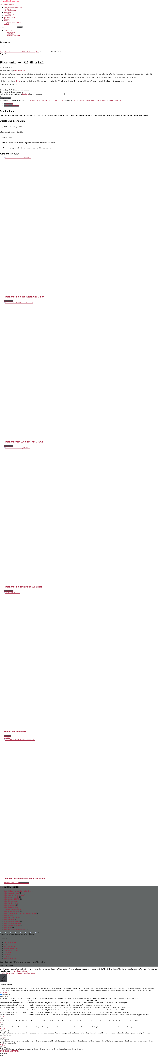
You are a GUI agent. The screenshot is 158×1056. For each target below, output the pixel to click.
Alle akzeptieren (32, 973)
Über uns (7, 20)
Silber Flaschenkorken (114, 100)
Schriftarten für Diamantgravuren (14, 93)
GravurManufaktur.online (7, 4)
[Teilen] (4, 1053)
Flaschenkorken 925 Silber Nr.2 (95, 100)
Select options (8, 301)
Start (1, 52)
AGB (5, 944)
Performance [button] (4, 1023)
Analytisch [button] (3, 1029)
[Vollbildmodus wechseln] (2, 1053)
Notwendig (6, 994)
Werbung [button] (3, 1037)
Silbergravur (8, 12)
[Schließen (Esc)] (6, 1053)
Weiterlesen (7, 736)
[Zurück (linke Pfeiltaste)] (0, 1055)
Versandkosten (19, 71)
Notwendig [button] (3, 992)
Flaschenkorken (79, 100)
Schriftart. (25, 94)
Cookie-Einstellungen (7, 973)
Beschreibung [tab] (8, 104)
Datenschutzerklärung (11, 948)
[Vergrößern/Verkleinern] (0, 1053)
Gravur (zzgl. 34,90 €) (7, 90)
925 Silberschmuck (10, 10)
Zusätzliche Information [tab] (11, 106)
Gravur (18, 81)
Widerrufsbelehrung (10, 958)
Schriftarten (7, 15)
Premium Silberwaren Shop (13, 7)
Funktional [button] (3, 1017)
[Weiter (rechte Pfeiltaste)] (2, 1055)
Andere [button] (2, 1045)
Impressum (7, 954)
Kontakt (6, 24)
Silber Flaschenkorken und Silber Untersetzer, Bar (21, 52)
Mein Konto (7, 9)
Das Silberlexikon (9, 17)
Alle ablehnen (21, 973)
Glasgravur (10, 14)
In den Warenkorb (5, 98)
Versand (6, 19)
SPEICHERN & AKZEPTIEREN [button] (9, 1051)
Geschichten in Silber (14, 22)
